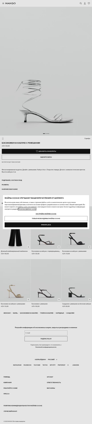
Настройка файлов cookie (46, 214)
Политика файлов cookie (27, 209)
